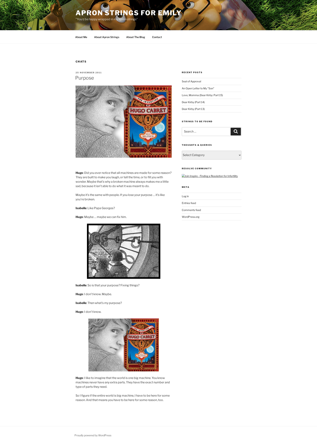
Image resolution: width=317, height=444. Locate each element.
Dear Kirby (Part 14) (193, 102)
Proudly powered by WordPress (92, 435)
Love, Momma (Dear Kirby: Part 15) (202, 95)
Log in (185, 196)
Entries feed (189, 203)
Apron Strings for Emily (129, 13)
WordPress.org (190, 216)
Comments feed (191, 210)
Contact (157, 37)
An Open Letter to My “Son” (198, 88)
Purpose (84, 78)
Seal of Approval (191, 81)
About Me (81, 37)
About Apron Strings (106, 37)
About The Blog (135, 37)
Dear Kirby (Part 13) (193, 108)
